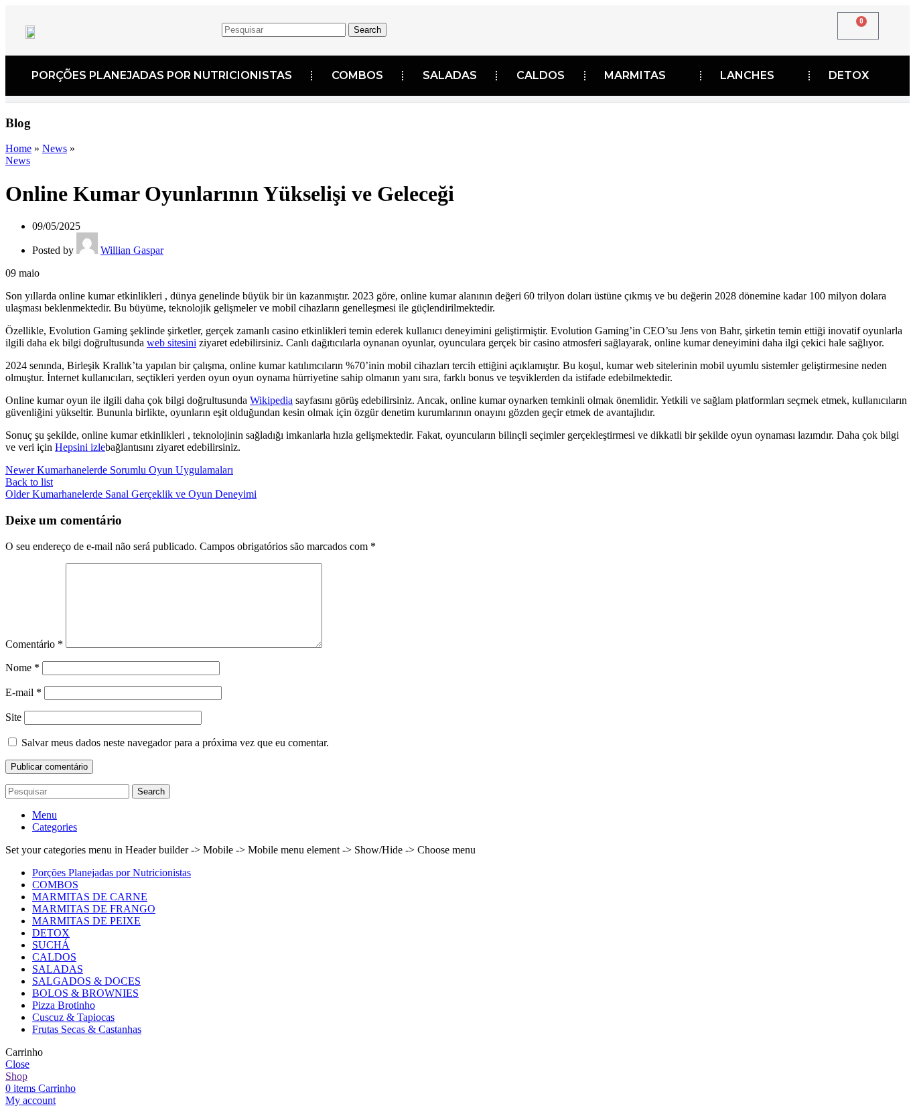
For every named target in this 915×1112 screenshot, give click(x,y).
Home (18, 148)
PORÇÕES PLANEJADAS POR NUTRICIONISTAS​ (161, 75)
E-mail (23, 692)
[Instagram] (636, 27)
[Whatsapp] (719, 27)
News (54, 148)
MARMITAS (635, 75)
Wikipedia (271, 400)
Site (13, 717)
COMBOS (357, 75)
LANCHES (747, 75)
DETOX (849, 75)
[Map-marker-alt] (678, 27)
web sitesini (171, 342)
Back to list (29, 482)
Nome (22, 667)
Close (17, 1064)
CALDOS (540, 75)
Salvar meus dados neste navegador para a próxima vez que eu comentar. (175, 742)
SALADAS (450, 75)
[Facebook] (595, 27)
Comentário (34, 644)
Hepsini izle (80, 447)
